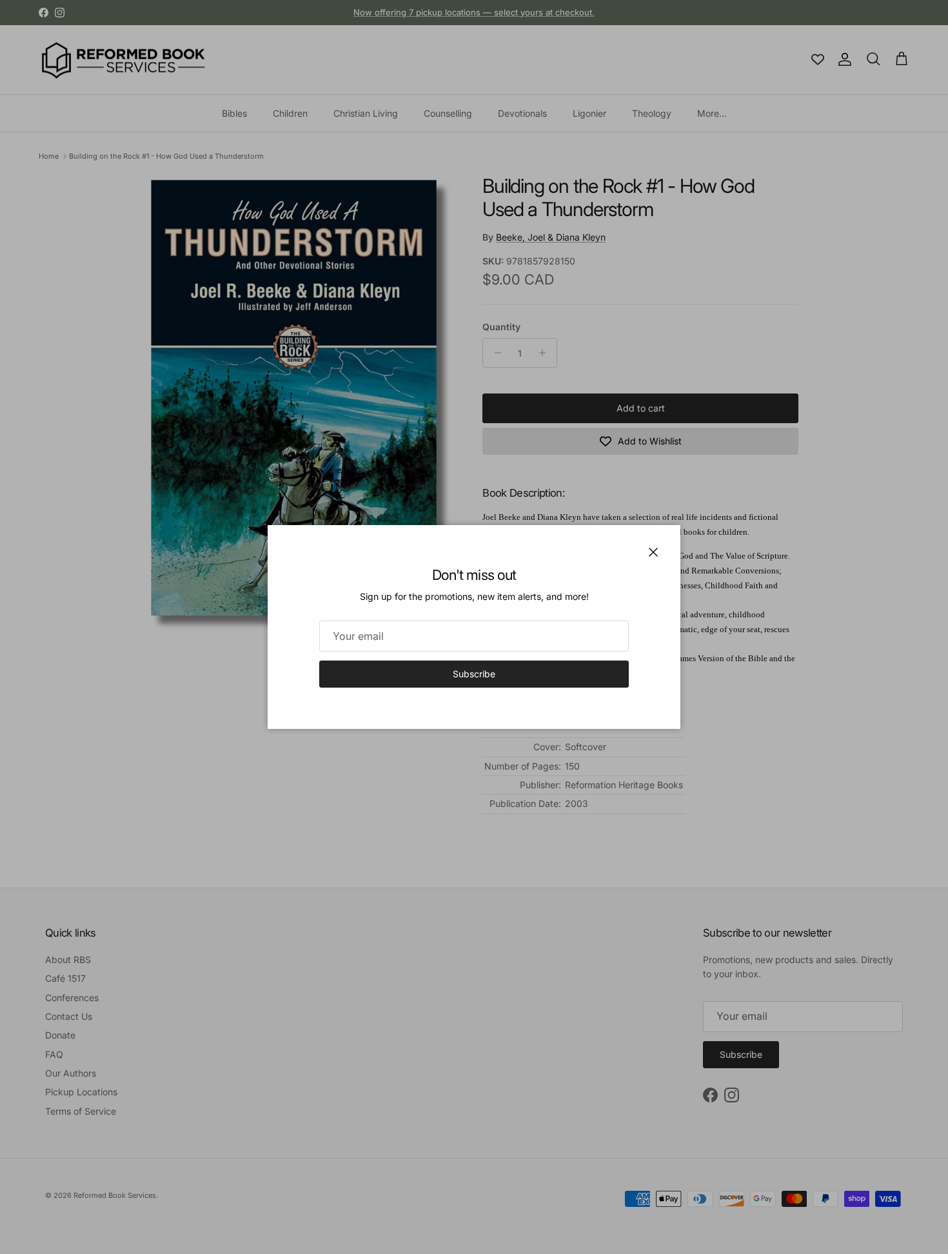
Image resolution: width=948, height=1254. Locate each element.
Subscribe (474, 673)
